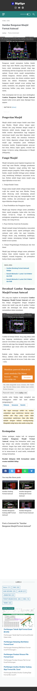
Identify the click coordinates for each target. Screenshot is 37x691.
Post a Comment (13, 33)
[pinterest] (18, 471)
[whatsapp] (25, 471)
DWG (16, 587)
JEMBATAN (8, 595)
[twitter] (12, 471)
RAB (26, 599)
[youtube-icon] (19, 8)
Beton (6, 587)
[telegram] (31, 471)
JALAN (22, 591)
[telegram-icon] (23, 8)
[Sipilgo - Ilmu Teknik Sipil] (18, 3)
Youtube (22, 405)
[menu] (4, 14)
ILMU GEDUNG (9, 591)
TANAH (7, 603)
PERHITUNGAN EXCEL (12, 599)
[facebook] (5, 471)
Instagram (15, 405)
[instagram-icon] (16, 8)
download (27, 377)
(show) (14, 107)
